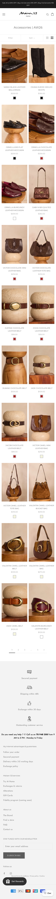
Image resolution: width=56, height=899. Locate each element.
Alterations (8, 790)
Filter (10, 38)
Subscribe (14, 855)
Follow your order (11, 752)
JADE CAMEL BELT (14, 626)
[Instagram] (11, 873)
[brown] (42, 158)
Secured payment (11, 756)
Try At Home (9, 781)
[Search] (47, 14)
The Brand (8, 815)
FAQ (5, 824)
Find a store (8, 819)
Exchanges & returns (12, 786)
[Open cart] (52, 14)
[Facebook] (4, 873)
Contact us (8, 829)
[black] (14, 98)
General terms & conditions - (20, 876)
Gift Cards (8, 795)
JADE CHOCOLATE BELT (41, 388)
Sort (31, 38)
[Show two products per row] (52, 38)
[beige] (42, 456)
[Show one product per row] (47, 38)
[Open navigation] (3, 14)
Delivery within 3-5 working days (18, 761)
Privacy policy (34, 876)
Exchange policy (10, 766)
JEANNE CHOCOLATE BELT (14, 388)
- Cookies (42, 876)
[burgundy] (14, 218)
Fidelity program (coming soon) (17, 800)
